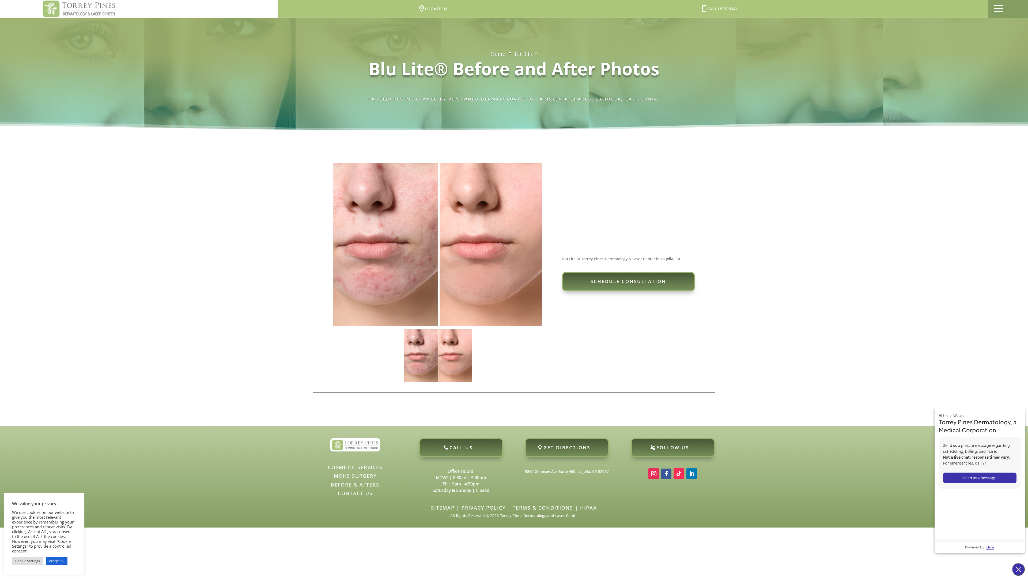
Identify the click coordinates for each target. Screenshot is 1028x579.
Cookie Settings (27, 560)
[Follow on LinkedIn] (691, 473)
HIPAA (588, 507)
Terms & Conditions (543, 507)
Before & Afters (355, 484)
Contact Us (355, 493)
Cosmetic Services (355, 467)
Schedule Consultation (628, 281)
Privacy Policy (484, 507)
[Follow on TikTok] (679, 473)
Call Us (461, 447)
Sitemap (443, 507)
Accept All (56, 560)
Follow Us (672, 447)
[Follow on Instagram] (653, 473)
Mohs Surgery (355, 476)
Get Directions (566, 447)
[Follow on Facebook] (666, 474)
